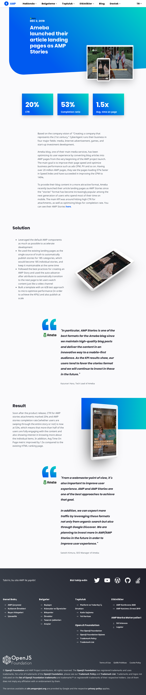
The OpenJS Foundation (91, 630)
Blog (102, 3)
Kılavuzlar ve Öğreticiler (55, 608)
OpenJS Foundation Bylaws (92, 634)
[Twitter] (97, 580)
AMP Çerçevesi (14, 605)
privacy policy (95, 688)
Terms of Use (105, 662)
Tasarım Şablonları (52, 620)
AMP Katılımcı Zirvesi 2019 (128, 608)
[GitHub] (128, 580)
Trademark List (87, 642)
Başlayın (48, 605)
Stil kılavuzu (122, 623)
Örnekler (48, 616)
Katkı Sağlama (86, 612)
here (68, 206)
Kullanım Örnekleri (17, 608)
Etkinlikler (86, 3)
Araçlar (47, 624)
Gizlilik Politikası (120, 662)
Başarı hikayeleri (15, 612)
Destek (114, 3)
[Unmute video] (103, 69)
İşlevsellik (12, 616)
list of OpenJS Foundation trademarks (37, 677)
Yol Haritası (85, 616)
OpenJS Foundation (14, 670)
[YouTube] (107, 580)
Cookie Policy (135, 662)
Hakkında (29, 3)
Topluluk (67, 3)
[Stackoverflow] (138, 580)
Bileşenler (48, 612)
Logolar (119, 627)
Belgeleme (48, 3)
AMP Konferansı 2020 (126, 605)
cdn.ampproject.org (36, 688)
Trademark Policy (88, 638)
